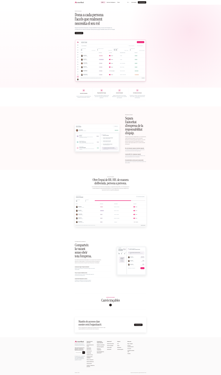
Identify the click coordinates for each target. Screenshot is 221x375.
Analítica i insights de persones (90, 366)
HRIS (102, 2)
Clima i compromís (90, 359)
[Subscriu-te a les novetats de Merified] (83, 352)
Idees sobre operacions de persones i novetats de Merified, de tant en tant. (79, 349)
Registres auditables (100, 344)
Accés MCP (109, 349)
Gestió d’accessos (110, 343)
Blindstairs (119, 347)
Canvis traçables (110, 345)
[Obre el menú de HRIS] (104, 2)
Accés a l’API (109, 347)
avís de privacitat (80, 357)
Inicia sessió (134, 2)
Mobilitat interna (90, 354)
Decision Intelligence (111, 2)
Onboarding (89, 352)
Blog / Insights (130, 343)
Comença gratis (142, 3)
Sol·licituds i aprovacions (89, 348)
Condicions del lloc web (130, 351)
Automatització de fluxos (90, 345)
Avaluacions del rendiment (89, 357)
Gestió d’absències (90, 361)
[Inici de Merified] (79, 2)
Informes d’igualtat (100, 346)
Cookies (128, 353)
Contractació (89, 351)
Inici (118, 343)
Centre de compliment (99, 349)
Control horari (89, 363)
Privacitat (129, 348)
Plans (118, 2)
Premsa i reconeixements (130, 346)
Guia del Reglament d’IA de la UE (100, 352)
